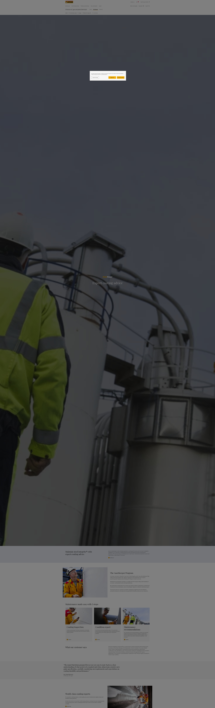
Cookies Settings (95, 77)
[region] (108, 76)
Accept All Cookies (120, 77)
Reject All (112, 77)
